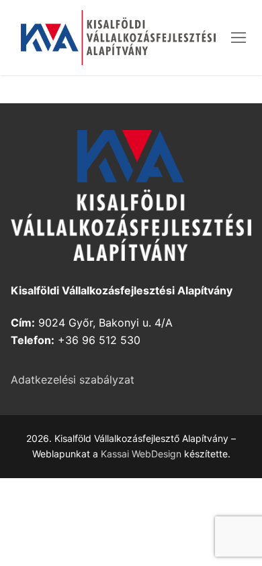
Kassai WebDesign (141, 453)
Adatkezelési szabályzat (72, 379)
